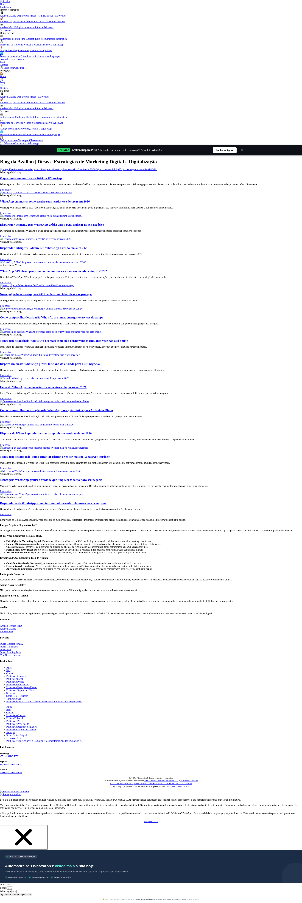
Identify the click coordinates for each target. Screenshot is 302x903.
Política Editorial (14, 679)
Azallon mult (6, 631)
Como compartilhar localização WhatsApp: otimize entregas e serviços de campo (51, 317)
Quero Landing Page (10, 652)
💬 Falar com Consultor (12, 67)
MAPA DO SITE (151, 821)
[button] (23, 848)
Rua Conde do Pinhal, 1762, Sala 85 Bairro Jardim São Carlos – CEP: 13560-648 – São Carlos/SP (151, 783)
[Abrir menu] (26, 68)
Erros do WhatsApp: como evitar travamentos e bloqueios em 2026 (43, 387)
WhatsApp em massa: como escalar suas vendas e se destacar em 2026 (45, 201)
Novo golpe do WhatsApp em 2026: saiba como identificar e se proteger (46, 294)
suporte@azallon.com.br (11, 764)
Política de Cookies (15, 676)
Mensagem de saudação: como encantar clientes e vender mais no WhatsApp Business (55, 456)
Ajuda (9, 667)
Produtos (4, 7)
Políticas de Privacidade (168, 780)
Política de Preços (15, 681)
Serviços (4, 30)
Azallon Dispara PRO (11, 626)
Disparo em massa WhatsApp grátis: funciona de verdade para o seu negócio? (50, 364)
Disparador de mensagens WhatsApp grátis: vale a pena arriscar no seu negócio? (52, 224)
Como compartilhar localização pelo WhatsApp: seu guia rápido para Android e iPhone (56, 410)
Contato (4, 64)
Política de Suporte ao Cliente (21, 690)
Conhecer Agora (226, 150)
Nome (3, 884)
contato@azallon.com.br (11, 772)
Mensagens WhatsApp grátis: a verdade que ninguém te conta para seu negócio (51, 479)
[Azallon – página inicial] (5, 1)
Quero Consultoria (9, 646)
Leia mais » (5, 189)
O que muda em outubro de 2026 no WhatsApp (31, 178)
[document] (151, 863)
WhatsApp (5, 891)
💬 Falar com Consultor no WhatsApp (19, 143)
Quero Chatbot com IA (11, 643)
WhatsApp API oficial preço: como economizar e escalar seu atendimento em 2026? (53, 271)
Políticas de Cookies (189, 780)
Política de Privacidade (17, 684)
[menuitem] (151, 14)
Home (3, 4)
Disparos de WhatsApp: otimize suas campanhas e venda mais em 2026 (46, 433)
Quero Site (5, 649)
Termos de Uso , (151, 780)
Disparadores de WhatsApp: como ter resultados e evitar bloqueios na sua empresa (53, 503)
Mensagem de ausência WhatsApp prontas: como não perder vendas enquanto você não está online (64, 340)
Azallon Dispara (8, 628)
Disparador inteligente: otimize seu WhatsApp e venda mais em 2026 (44, 248)
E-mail (3, 887)
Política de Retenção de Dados (21, 687)
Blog (2, 62)
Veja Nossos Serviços (10, 655)
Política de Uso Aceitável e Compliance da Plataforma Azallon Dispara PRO (44, 701)
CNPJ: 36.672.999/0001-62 (177, 786)
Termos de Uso (13, 698)
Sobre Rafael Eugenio (17, 696)
